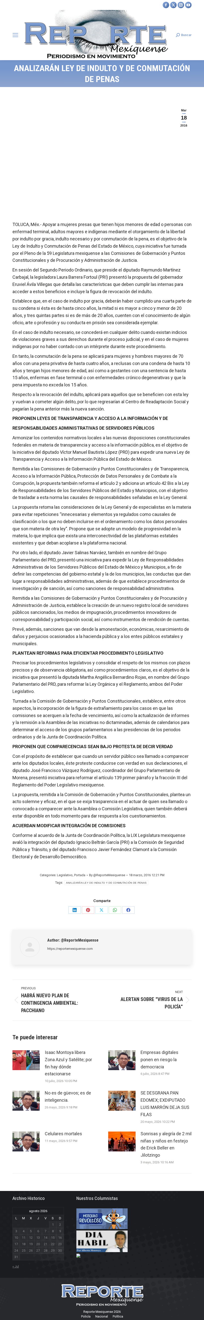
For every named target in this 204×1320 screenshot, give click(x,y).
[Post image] (26, 1060)
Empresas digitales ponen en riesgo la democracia (159, 1059)
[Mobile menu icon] (15, 35)
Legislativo (65, 875)
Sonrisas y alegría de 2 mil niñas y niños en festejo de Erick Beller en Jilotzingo (166, 1144)
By (107, 875)
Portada (79, 875)
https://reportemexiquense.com (70, 949)
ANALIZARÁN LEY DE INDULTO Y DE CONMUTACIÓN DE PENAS (106, 882)
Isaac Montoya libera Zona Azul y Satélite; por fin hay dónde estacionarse (68, 1063)
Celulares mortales (63, 1133)
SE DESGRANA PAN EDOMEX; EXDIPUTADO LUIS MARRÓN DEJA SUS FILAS (165, 1103)
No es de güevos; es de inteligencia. (68, 1096)
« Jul (15, 1266)
